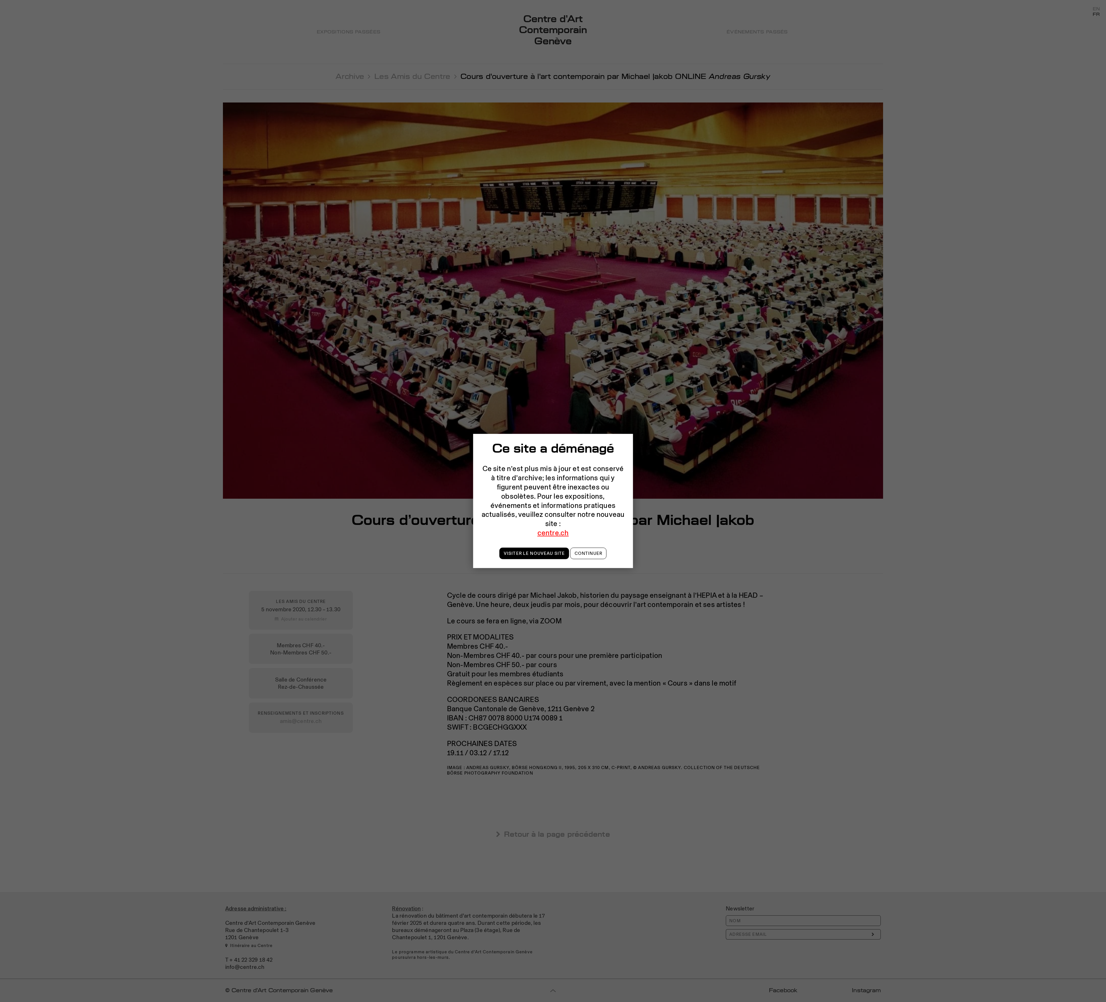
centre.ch (553, 532)
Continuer (588, 553)
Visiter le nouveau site (534, 553)
